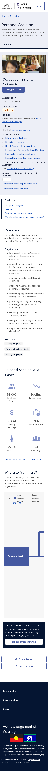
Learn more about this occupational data (23, 459)
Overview (9, 209)
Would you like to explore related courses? (24, 217)
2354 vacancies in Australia (20, 168)
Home (4, 16)
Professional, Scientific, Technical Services (24, 150)
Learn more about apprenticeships (19, 183)
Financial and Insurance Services (20, 142)
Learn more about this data (15, 188)
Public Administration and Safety (20, 154)
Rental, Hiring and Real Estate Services (23, 158)
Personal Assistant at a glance (18, 213)
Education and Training (16, 138)
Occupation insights (14, 205)
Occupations (15, 16)
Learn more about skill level (24, 130)
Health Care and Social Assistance (20, 146)
